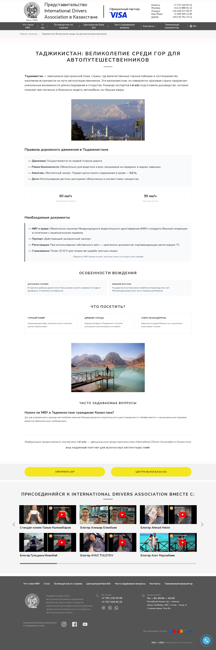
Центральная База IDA (93, 26)
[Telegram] (103, 608)
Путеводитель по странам (63, 26)
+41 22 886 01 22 (183, 8)
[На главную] (32, 10)
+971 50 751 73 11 (182, 17)
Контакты (148, 26)
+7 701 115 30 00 (111, 598)
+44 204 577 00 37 (182, 11)
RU (194, 26)
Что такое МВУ (28, 26)
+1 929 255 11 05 (183, 14)
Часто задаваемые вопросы (124, 26)
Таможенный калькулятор (172, 26)
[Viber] (110, 608)
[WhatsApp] (116, 608)
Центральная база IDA (98, 583)
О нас (43, 26)
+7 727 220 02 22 (183, 5)
